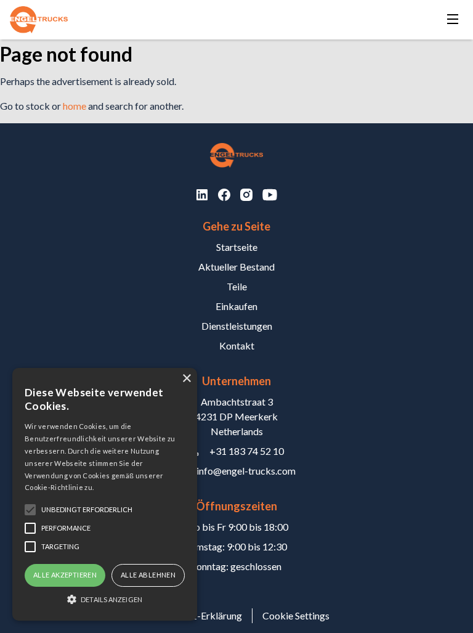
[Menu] (452, 20)
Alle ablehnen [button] (148, 575)
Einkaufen (236, 306)
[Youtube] (269, 194)
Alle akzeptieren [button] (65, 575)
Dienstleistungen (236, 326)
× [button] (186, 378)
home (74, 106)
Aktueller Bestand (236, 266)
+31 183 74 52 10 (246, 451)
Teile (237, 286)
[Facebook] (224, 194)
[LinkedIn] (202, 194)
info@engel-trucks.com (246, 470)
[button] (105, 599)
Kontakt (236, 345)
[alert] (104, 494)
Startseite (236, 247)
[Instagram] (246, 194)
